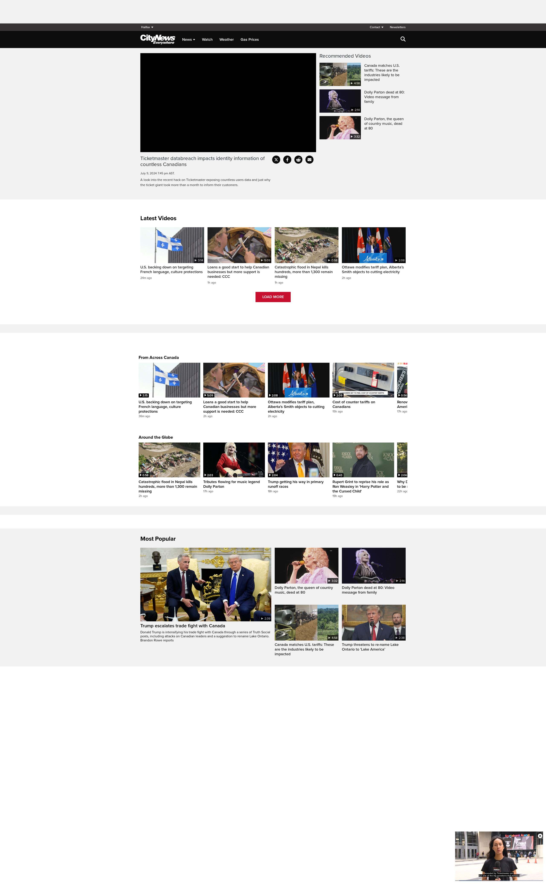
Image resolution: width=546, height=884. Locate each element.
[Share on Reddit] (298, 160)
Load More (273, 296)
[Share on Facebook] (287, 160)
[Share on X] (276, 160)
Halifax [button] (145, 27)
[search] (403, 39)
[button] (376, 27)
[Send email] (309, 160)
